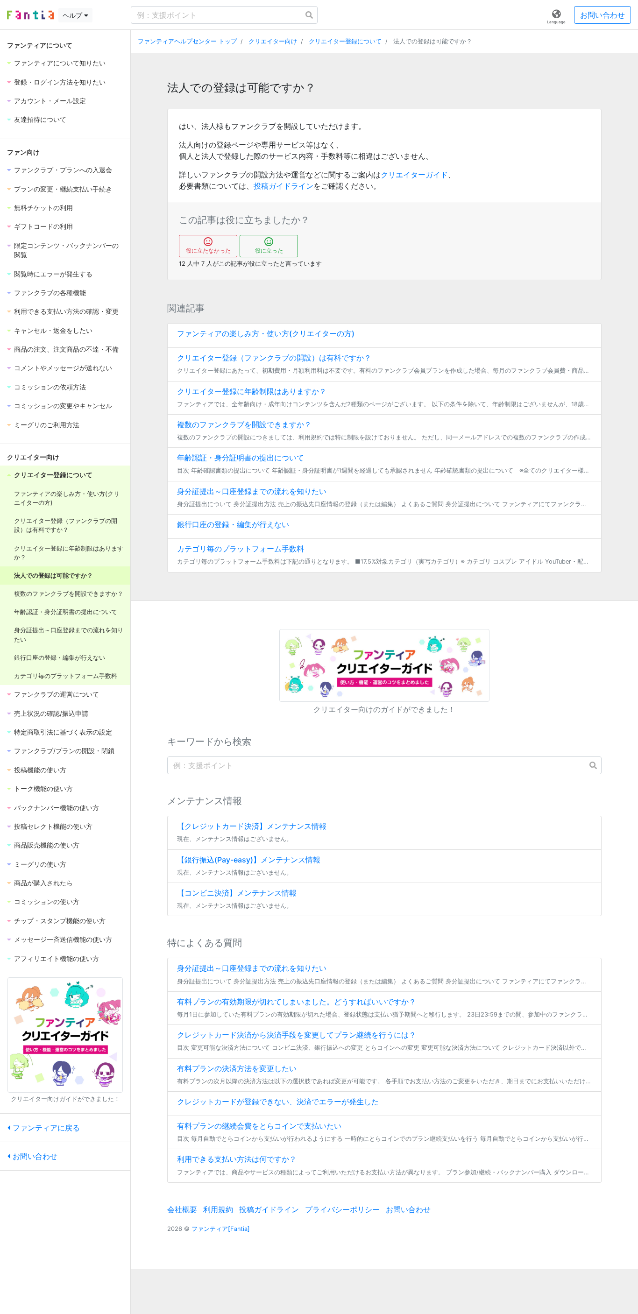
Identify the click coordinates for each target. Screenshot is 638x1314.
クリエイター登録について (345, 41)
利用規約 (218, 1209)
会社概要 (182, 1209)
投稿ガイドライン (283, 186)
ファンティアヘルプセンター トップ (187, 41)
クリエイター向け (272, 41)
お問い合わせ (602, 15)
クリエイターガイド (414, 174)
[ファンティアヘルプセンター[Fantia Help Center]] (30, 15)
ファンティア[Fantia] (220, 1228)
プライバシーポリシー (342, 1209)
